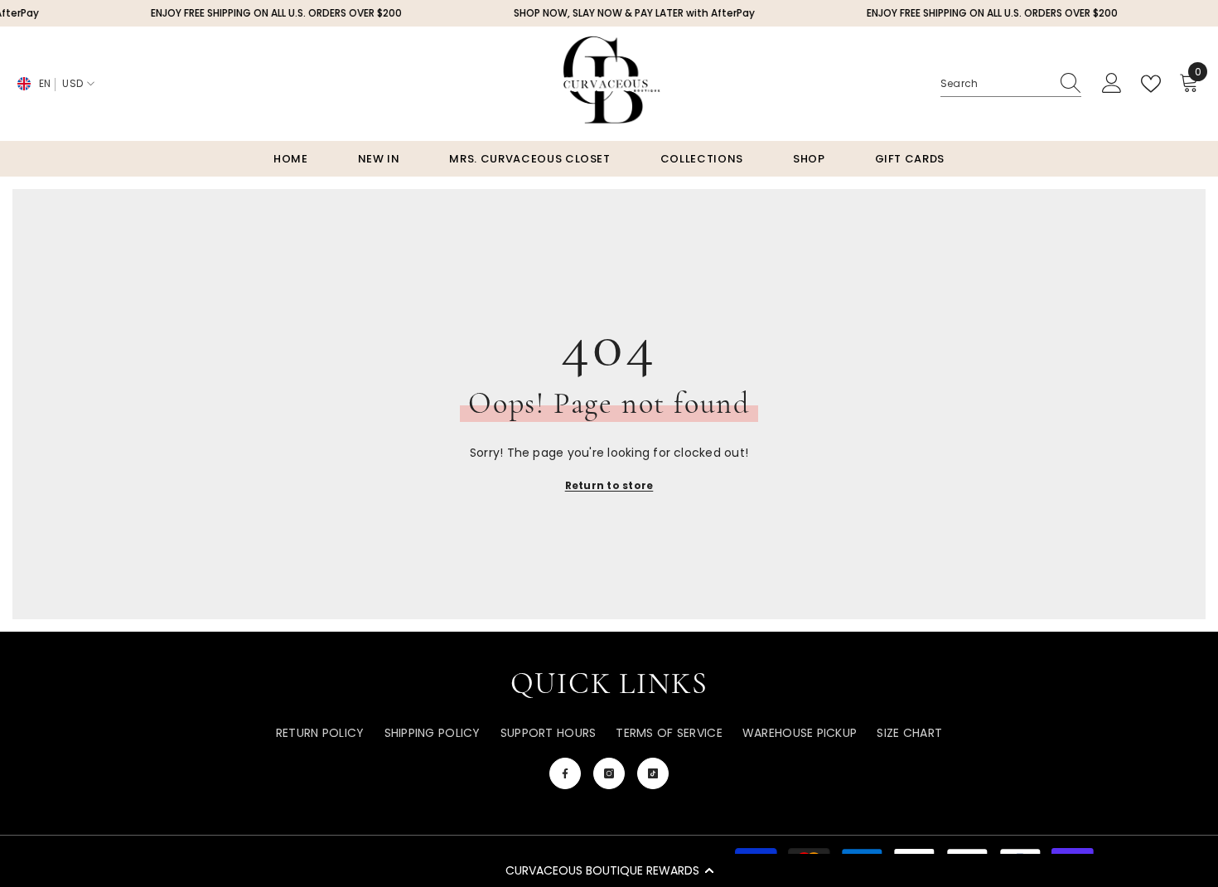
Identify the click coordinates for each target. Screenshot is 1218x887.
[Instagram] (609, 773)
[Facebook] (565, 773)
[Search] (1010, 84)
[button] (609, 870)
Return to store (609, 485)
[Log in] (1112, 84)
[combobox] (995, 83)
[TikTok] (653, 773)
